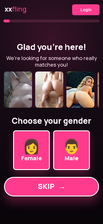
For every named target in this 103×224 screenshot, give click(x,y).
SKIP (52, 186)
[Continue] (51, 90)
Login (86, 9)
